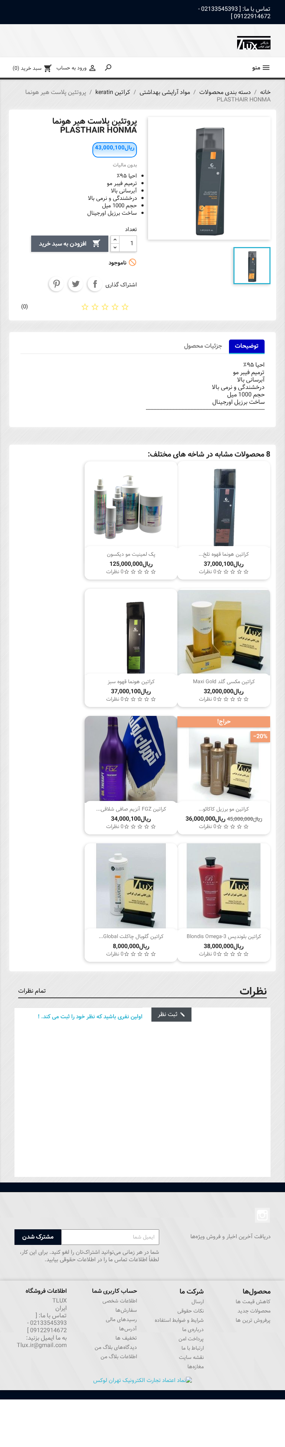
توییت (75, 283)
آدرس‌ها (128, 1328)
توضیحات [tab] (247, 346)
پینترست (56, 283)
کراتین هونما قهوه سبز (131, 681)
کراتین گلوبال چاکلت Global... (131, 936)
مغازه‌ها (195, 1366)
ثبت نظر (171, 1014)
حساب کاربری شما (114, 1291)
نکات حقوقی (190, 1311)
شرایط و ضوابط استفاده (179, 1320)
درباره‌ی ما (193, 1329)
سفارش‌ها (126, 1310)
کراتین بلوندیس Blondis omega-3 (224, 936)
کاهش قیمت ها (253, 1301)
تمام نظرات (32, 991)
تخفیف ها (126, 1338)
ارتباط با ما (192, 1348)
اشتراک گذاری (95, 283)
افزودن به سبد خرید (70, 244)
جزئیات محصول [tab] (203, 346)
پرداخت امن (191, 1338)
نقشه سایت (191, 1357)
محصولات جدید (254, 1311)
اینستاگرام (262, 1215)
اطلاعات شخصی (119, 1301)
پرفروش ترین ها (253, 1320)
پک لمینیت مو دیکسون (131, 554)
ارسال (197, 1301)
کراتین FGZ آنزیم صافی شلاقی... (131, 809)
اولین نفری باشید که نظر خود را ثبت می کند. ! (90, 1016)
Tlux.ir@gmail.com (42, 1345)
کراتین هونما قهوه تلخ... (224, 554)
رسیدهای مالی (121, 1319)
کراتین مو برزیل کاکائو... (224, 809)
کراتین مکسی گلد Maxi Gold (224, 681)
